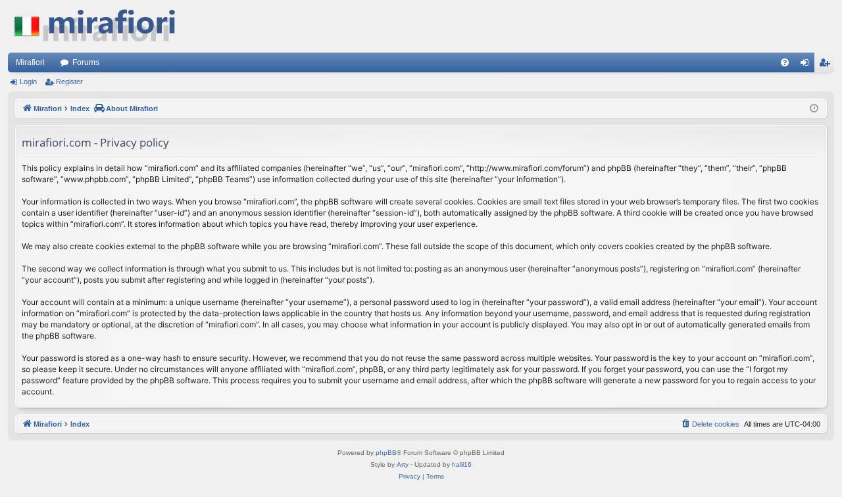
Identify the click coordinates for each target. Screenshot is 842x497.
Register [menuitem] (827, 65)
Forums (85, 62)
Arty (403, 464)
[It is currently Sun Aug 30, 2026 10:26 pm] (814, 108)
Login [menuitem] (807, 65)
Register (69, 81)
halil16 (462, 464)
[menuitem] (785, 62)
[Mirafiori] (101, 26)
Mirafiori (30, 62)
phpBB (386, 452)
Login (28, 81)
